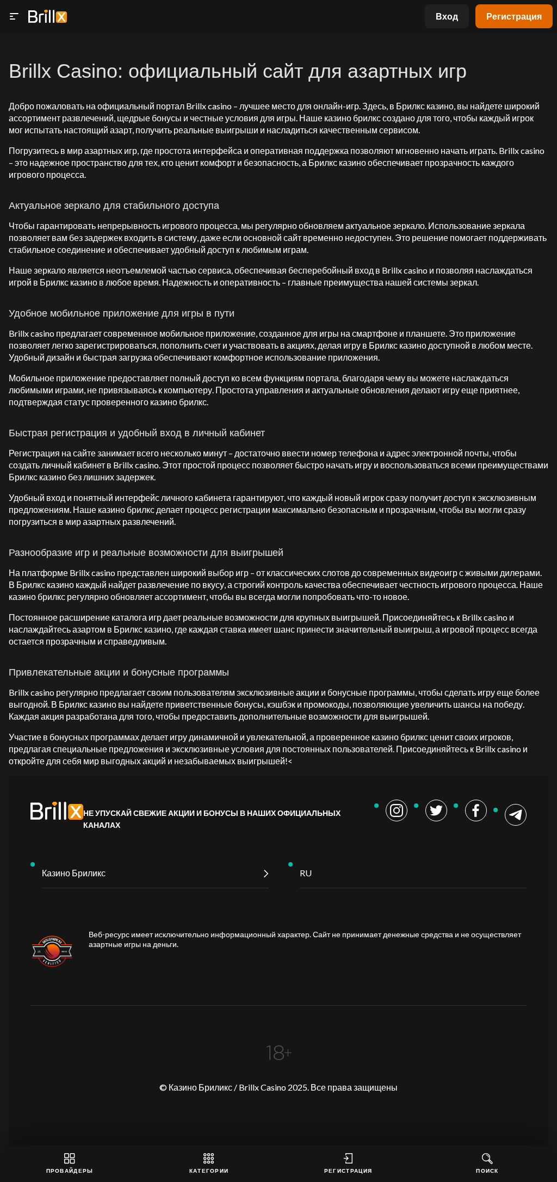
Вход (447, 16)
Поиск (487, 1170)
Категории (209, 1170)
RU (306, 873)
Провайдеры (70, 1170)
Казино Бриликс (74, 873)
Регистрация (514, 16)
